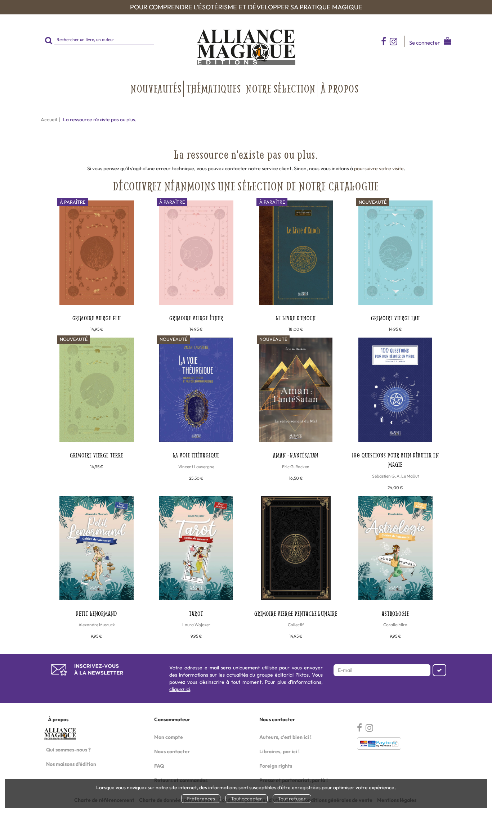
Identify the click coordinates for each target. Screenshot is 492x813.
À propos (340, 88)
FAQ (159, 766)
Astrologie (395, 613)
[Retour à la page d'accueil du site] (246, 47)
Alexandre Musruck (97, 624)
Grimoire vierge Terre (97, 455)
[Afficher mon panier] (446, 42)
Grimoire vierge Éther (196, 318)
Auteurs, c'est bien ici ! (285, 737)
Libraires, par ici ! (279, 751)
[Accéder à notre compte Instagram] (397, 41)
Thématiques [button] (214, 88)
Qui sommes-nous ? (68, 749)
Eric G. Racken (295, 466)
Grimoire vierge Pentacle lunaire (295, 613)
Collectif (296, 624)
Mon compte (168, 737)
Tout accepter (246, 798)
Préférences (201, 798)
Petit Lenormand (96, 613)
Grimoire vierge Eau (395, 318)
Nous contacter (172, 751)
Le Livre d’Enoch (296, 318)
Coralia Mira (395, 624)
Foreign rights (275, 766)
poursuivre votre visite (379, 168)
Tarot (196, 613)
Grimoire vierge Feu (96, 318)
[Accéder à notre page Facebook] (383, 41)
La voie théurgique (196, 455)
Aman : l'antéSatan (295, 455)
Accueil (49, 119)
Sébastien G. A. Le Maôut (395, 476)
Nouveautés (156, 88)
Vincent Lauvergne (196, 466)
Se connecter (424, 42)
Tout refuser (292, 798)
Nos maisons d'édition (71, 764)
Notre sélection (281, 88)
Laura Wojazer (196, 624)
